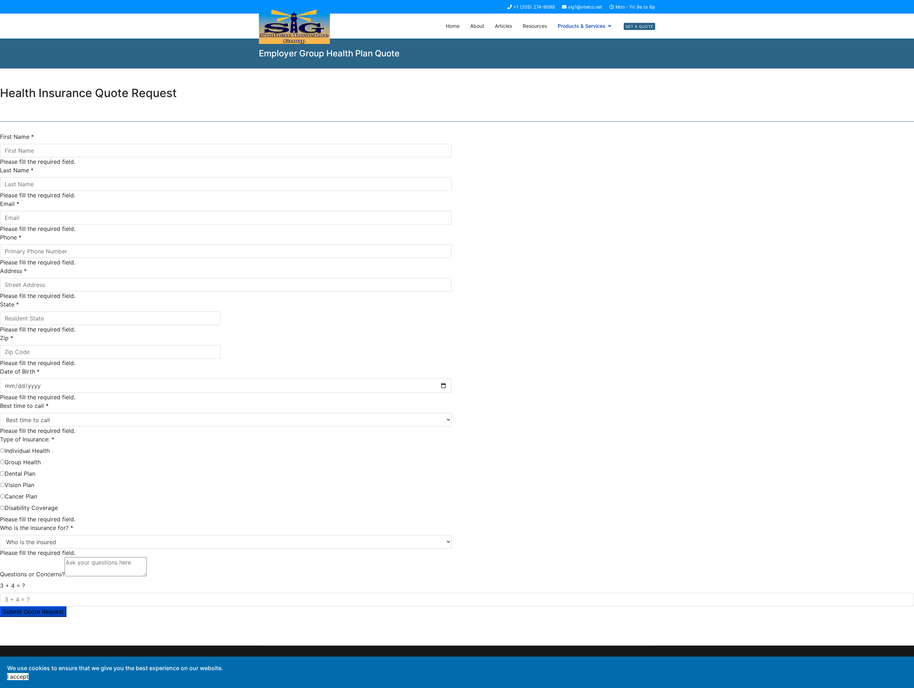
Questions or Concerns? (32, 574)
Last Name (17, 170)
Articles (503, 26)
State (9, 304)
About (477, 26)
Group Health (23, 462)
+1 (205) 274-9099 (534, 7)
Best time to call (24, 405)
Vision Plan (19, 485)
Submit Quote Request (33, 611)
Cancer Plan (21, 496)
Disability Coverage (31, 507)
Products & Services (582, 26)
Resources (535, 26)
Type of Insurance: (27, 439)
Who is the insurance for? (36, 527)
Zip (6, 338)
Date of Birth (20, 371)
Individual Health (27, 450)
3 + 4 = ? (12, 585)
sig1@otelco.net (585, 7)
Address (13, 270)
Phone (10, 237)
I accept (18, 676)
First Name (17, 136)
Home (452, 26)
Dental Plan (20, 473)
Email (9, 203)
